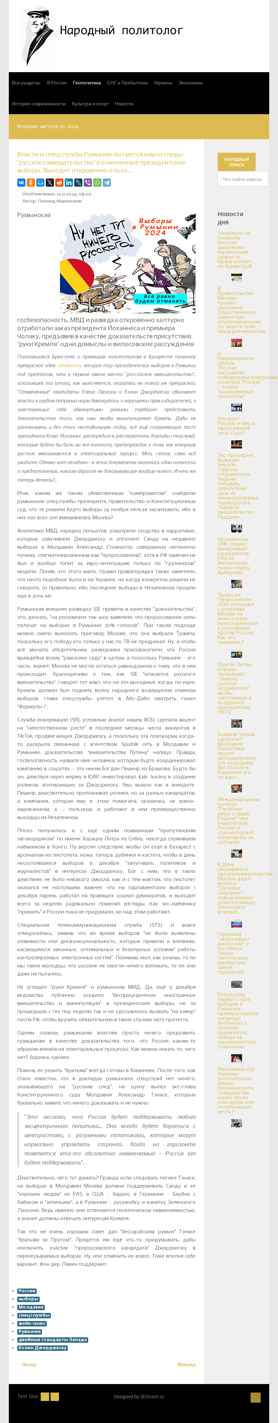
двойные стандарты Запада (53, 1340)
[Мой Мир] (40, 183)
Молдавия (31, 1307)
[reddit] (59, 183)
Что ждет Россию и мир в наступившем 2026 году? (236, 426)
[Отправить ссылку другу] (194, 182)
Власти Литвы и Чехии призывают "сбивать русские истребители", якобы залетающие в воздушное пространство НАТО (235, 688)
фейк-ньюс (32, 1323)
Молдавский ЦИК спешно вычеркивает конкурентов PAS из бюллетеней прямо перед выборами (234, 556)
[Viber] (88, 183)
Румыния (30, 1332)
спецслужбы (34, 1315)
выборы (28, 1299)
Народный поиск (236, 161)
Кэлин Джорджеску (42, 1348)
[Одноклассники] (31, 183)
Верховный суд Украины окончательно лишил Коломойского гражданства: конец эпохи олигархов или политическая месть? (236, 1091)
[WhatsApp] (97, 183)
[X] (50, 183)
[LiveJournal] (78, 183)
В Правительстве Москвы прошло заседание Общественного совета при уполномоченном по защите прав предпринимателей (241, 310)
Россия (27, 1291)
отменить (69, 365)
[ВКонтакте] (21, 183)
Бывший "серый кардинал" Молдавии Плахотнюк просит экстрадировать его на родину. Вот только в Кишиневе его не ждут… (237, 756)
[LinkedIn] (69, 183)
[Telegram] (107, 183)
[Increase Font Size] (55, 1396)
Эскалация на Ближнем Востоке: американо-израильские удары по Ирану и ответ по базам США (235, 250)
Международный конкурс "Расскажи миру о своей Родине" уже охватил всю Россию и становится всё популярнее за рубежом (239, 821)
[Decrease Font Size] (45, 1396)
